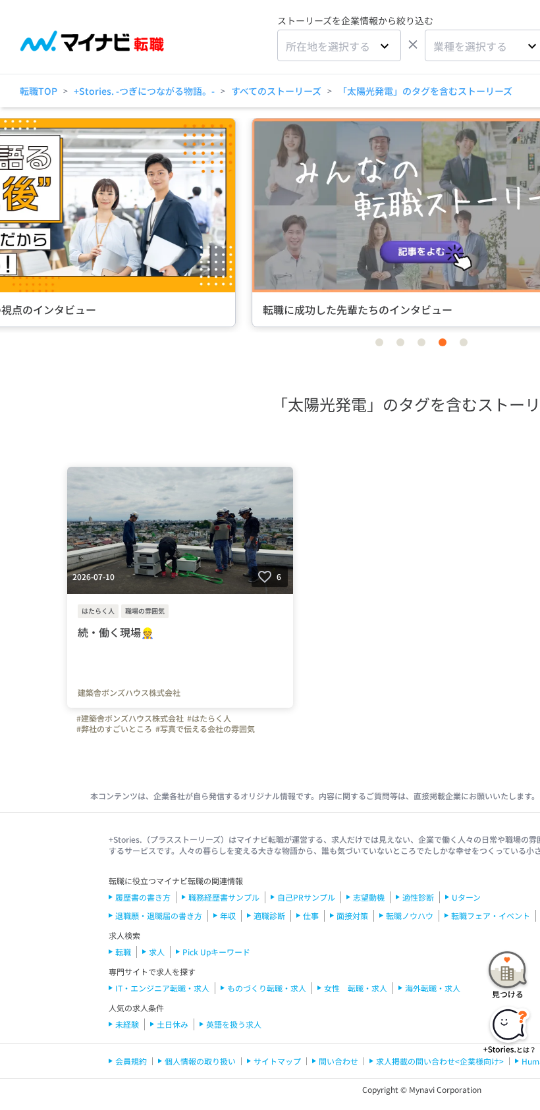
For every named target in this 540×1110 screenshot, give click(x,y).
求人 (157, 951)
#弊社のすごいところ (114, 729)
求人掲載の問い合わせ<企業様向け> (440, 1061)
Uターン (466, 897)
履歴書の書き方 (143, 897)
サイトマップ (277, 1061)
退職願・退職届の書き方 (158, 915)
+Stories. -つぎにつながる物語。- (144, 90)
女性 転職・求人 (355, 987)
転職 (123, 951)
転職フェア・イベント (490, 915)
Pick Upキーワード (216, 951)
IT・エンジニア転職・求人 (162, 987)
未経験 (127, 1024)
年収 (228, 915)
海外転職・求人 (432, 987)
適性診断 (418, 897)
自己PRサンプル (306, 897)
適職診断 (269, 915)
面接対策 (352, 915)
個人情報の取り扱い (200, 1061)
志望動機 (369, 897)
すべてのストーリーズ (276, 90)
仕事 (311, 915)
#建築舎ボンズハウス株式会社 (130, 718)
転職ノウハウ (409, 915)
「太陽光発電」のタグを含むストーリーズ (425, 90)
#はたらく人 (209, 718)
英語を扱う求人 (233, 1024)
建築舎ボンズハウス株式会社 (129, 692)
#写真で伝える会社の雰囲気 (205, 729)
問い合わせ (338, 1061)
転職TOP (38, 90)
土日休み (172, 1024)
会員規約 (131, 1061)
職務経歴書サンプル (223, 897)
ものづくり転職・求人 (266, 987)
